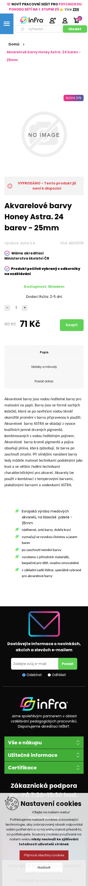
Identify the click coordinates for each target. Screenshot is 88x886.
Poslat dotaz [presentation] (44, 381)
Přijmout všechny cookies (44, 855)
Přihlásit (64, 20)
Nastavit (44, 867)
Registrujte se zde (52, 20)
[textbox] (40, 29)
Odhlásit (59, 674)
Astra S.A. (28, 243)
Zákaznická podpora (44, 785)
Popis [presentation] (44, 352)
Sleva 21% (73, 98)
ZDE (76, 9)
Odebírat (34, 674)
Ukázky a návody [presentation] (44, 367)
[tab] (44, 352)
